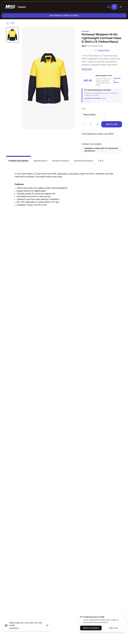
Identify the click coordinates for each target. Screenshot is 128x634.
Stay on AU (113, 628)
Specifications (40, 160)
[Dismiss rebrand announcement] (47, 625)
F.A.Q (100, 160)
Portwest (85, 31)
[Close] (123, 616)
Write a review (104, 50)
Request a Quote (117, 80)
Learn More (14, 628)
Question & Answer (83, 160)
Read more (87, 69)
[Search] (108, 7)
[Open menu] (121, 7)
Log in (103, 98)
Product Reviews (60, 160)
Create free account (92, 98)
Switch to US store (91, 628)
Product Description (18, 160)
